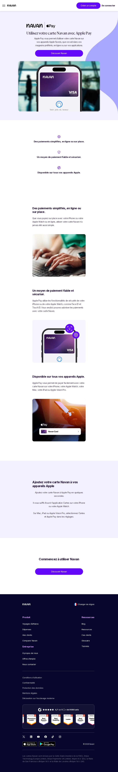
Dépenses (26, 629)
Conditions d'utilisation (32, 677)
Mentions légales (29, 693)
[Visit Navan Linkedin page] (31, 736)
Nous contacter (29, 664)
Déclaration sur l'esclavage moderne (38, 698)
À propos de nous (30, 653)
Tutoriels (85, 646)
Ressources (87, 629)
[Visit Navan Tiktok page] (52, 736)
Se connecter (108, 5)
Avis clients (27, 635)
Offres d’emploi (28, 659)
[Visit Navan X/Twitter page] (23, 737)
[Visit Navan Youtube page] (38, 736)
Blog (83, 624)
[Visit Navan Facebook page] (45, 736)
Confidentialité (28, 683)
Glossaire (86, 640)
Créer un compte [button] (88, 5)
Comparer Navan (29, 640)
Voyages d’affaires (30, 624)
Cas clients (86, 635)
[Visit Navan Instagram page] (59, 736)
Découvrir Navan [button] (59, 53)
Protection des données (32, 688)
